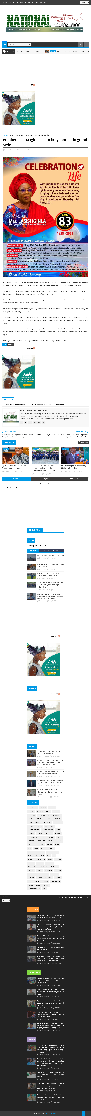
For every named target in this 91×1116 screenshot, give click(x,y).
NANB (52, 848)
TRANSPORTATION (34, 889)
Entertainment (33, 830)
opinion (58, 859)
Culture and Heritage (52, 819)
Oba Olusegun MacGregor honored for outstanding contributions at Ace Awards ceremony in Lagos (50, 762)
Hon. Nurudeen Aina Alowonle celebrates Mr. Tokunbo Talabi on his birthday (49, 792)
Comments (58, 551)
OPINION (40, 863)
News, (30, 150)
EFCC (40, 826)
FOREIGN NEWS (33, 837)
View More (84, 442)
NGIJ (42, 856)
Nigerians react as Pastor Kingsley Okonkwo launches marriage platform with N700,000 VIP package (50, 596)
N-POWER (44, 848)
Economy (38, 822)
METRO (57, 845)
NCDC (49, 852)
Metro (49, 845)
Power (39, 870)
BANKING (31, 811)
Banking (52, 808)
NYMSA (30, 859)
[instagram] (44, 2)
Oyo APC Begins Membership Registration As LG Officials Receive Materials (50, 938)
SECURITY (58, 878)
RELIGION (31, 878)
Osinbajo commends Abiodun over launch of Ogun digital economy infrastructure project (50, 1014)
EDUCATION (32, 826)
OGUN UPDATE (40, 859)
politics (54, 867)
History (31, 841)
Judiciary (51, 841)
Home (5, 135)
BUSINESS (41, 815)
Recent (33, 551)
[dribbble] (33, 2)
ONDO (50, 859)
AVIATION (43, 808)
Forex (43, 837)
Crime (39, 819)
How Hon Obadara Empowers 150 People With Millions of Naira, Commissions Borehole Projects (50, 959)
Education (58, 822)
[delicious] (48, 2)
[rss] (37, 2)
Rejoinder (32, 874)
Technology (55, 881)
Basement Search (43, 811)
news (30, 856)
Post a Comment (11, 488)
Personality (44, 867)
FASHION (31, 833)
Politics (31, 870)
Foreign (58, 833)
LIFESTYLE (41, 845)
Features (40, 833)
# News (10, 344)
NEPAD (55, 852)
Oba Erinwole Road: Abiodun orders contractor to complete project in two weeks (50, 992)
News (33, 51)
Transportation (42, 885)
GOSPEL (51, 837)
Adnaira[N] (30, 85)
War (44, 889)
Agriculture (32, 808)
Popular (45, 551)
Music (36, 848)
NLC (48, 856)
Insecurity (41, 841)
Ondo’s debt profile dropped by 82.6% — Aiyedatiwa (73, 467)
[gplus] (21, 2)
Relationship (43, 874)
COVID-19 (31, 819)
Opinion (31, 863)
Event (58, 830)
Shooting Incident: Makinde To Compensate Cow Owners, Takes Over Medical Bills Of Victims (50, 927)
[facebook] (13, 2)
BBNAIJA (56, 811)
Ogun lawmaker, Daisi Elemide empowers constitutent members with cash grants (50, 1003)
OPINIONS (49, 863)
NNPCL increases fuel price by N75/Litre (50, 555)
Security (48, 878)
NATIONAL (40, 852)
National (31, 852)
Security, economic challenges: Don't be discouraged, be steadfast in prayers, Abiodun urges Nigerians (50, 1026)
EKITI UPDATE (49, 826)
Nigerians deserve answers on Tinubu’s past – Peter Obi (57, 51)
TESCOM (30, 885)
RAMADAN (58, 870)
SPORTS (45, 881)
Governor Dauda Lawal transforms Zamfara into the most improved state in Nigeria (50, 1097)
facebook (74, 479)
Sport (37, 881)
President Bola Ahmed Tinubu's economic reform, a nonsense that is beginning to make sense (50, 1086)
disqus (45, 479)
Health (59, 837)
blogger (16, 479)
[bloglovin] (29, 2)
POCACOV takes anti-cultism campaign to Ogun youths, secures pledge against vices (43, 468)
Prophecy (48, 870)
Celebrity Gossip (54, 815)
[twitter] (17, 2)
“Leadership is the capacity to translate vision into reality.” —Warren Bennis (50, 1075)
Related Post (9, 442)
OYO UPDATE (32, 867)
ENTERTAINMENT (47, 830)
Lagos (59, 841)
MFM (29, 848)
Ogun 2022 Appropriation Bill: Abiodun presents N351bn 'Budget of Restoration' (50, 981)
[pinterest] (25, 2)
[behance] (41, 2)
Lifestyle (31, 845)
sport (87, 51)
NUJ (54, 856)
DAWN (30, 822)
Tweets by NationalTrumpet (37, 545)
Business (31, 815)
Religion (54, 874)
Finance (49, 833)
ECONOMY (47, 822)
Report (40, 878)
